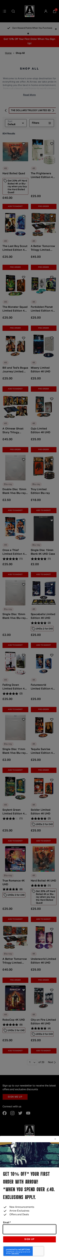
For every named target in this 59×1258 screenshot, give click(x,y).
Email (7, 1222)
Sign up (29, 1239)
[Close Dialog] (54, 1139)
